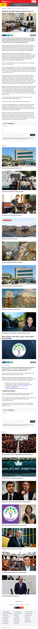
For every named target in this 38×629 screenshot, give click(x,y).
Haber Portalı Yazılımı (7, 627)
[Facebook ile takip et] (15, 608)
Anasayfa (4, 8)
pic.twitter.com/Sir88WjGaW (11, 387)
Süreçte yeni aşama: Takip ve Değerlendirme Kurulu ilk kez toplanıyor (21, 5)
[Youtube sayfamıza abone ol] (20, 608)
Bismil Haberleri (28, 620)
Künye (14, 604)
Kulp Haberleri (27, 616)
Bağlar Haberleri (5, 615)
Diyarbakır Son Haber (28, 613)
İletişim (17, 604)
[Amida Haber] (7, 1)
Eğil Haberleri (27, 618)
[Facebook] (3, 35)
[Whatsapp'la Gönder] (10, 35)
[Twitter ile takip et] (18, 608)
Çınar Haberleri (16, 623)
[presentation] (5, 4)
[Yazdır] (12, 35)
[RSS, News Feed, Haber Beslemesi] (22, 608)
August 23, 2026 (23, 388)
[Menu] (33, 1)
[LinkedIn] (8, 35)
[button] (31, 35)
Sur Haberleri (16, 615)
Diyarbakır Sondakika (28, 611)
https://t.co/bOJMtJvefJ (23, 385)
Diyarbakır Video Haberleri (7, 613)
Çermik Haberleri (6, 620)
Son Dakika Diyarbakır (17, 611)
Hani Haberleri (5, 618)
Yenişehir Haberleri (28, 615)
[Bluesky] (6, 35)
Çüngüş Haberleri (17, 620)
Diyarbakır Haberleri (6, 611)
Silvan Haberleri (5, 623)
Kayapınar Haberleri (6, 616)
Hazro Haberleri (16, 618)
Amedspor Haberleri (17, 613)
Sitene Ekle (27, 604)
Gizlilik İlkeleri (22, 604)
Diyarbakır (9, 8)
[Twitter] (4, 35)
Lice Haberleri (16, 616)
